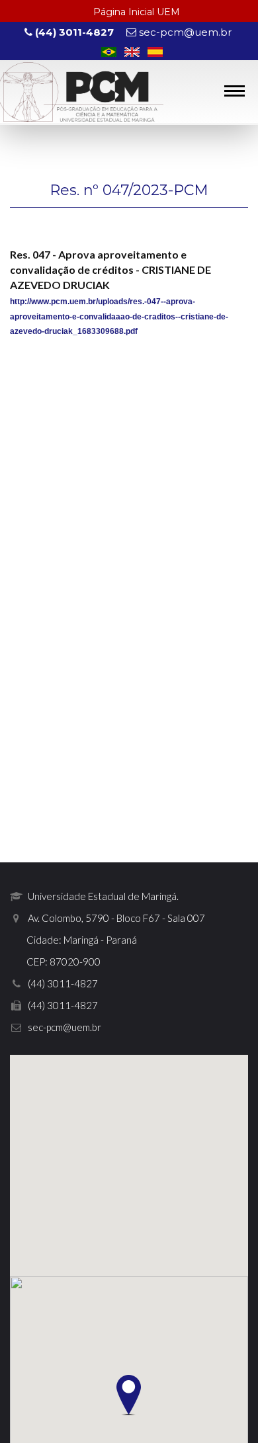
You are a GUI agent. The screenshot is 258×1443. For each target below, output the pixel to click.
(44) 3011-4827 (73, 32)
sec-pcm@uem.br (184, 32)
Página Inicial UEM (136, 12)
